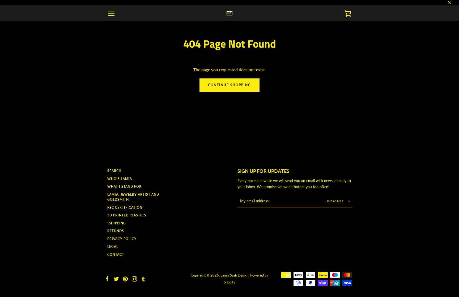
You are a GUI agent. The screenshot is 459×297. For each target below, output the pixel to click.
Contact (115, 255)
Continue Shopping (229, 85)
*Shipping (116, 223)
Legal (112, 247)
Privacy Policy (122, 239)
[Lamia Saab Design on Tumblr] (143, 278)
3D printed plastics (126, 215)
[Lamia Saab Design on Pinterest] (125, 278)
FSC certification (124, 208)
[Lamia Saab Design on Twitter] (116, 278)
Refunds (115, 231)
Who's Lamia (119, 179)
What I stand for (124, 187)
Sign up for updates (263, 171)
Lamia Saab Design (234, 275)
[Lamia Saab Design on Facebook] (107, 278)
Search (114, 171)
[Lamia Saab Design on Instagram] (134, 278)
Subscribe (336, 201)
